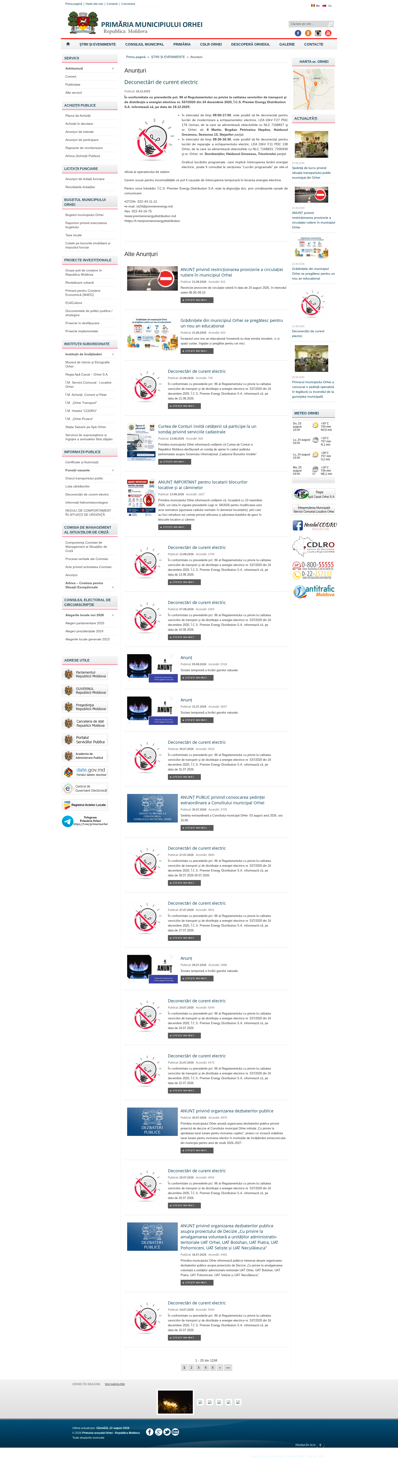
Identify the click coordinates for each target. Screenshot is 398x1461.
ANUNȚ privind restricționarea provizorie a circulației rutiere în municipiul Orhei (232, 272)
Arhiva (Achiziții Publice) (82, 156)
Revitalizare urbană (79, 282)
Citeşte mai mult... (197, 300)
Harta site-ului (94, 4)
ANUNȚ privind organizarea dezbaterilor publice (227, 1111)
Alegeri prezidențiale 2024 (84, 631)
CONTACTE (313, 44)
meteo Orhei (306, 413)
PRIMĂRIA (182, 44)
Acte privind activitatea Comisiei (88, 567)
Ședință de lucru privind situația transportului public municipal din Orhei (311, 172)
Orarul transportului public (84, 478)
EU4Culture (73, 303)
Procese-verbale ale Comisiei (86, 559)
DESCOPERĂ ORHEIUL (250, 44)
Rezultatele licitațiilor (80, 187)
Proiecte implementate (81, 331)
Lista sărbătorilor (77, 486)
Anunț (186, 657)
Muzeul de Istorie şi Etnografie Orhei (87, 364)
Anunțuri (71, 575)
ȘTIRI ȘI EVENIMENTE (97, 44)
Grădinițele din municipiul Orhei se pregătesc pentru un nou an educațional (313, 273)
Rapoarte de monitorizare (84, 148)
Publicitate (72, 84)
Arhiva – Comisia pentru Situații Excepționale (89, 585)
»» (228, 1367)
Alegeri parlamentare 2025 (84, 623)
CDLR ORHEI (211, 44)
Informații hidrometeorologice (86, 502)
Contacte (112, 4)
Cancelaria (128, 4)
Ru (330, 5)
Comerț (70, 76)
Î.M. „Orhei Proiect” (79, 419)
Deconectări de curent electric (87, 494)
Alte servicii (73, 92)
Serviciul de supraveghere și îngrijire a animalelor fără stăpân (89, 437)
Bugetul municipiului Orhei (84, 215)
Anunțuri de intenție (79, 132)
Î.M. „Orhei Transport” (81, 403)
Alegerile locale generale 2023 (87, 639)
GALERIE (287, 44)
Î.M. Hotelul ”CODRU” (81, 411)
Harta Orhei (314, 62)
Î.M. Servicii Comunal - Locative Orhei (88, 384)
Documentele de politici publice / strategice (88, 313)
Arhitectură (89, 68)
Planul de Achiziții (78, 115)
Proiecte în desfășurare (82, 323)
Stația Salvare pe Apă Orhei (85, 427)
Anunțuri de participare (82, 140)
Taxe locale (73, 235)
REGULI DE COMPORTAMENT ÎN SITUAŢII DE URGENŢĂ (88, 512)
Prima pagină (73, 4)
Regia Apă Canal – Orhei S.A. (86, 374)
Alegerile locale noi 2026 (89, 615)
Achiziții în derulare (79, 123)
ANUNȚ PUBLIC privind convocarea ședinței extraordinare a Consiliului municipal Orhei (223, 799)
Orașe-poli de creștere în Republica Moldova (83, 272)
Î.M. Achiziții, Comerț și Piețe (86, 395)
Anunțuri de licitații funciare (85, 179)
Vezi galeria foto (115, 1384)
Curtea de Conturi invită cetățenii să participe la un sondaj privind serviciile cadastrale (207, 429)
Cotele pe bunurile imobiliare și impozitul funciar (87, 245)
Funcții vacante (89, 470)
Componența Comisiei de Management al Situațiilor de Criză (86, 547)
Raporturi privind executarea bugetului (86, 225)
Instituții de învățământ (89, 354)
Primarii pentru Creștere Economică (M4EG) (82, 293)
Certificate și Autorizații (81, 462)
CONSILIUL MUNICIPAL (144, 44)
